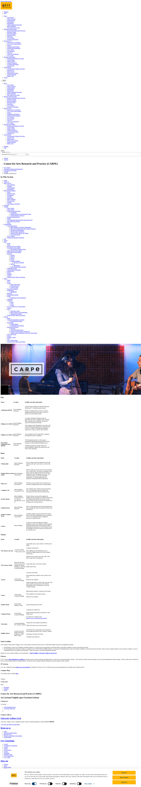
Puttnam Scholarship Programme (15, 237)
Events (12, 259)
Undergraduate (11, 20)
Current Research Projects (14, 211)
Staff (5, 13)
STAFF (6, 744)
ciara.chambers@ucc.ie (10, 707)
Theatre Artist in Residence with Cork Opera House (23, 333)
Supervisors (10, 198)
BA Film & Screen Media (13, 246)
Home (5, 180)
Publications (17, 265)
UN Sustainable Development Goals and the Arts (19, 220)
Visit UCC (10, 52)
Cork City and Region (13, 54)
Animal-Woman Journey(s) (17, 215)
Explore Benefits (11, 74)
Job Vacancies (10, 51)
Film (5, 242)
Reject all (124, 782)
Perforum (12, 328)
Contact (9, 275)
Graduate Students (15, 261)
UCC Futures (10, 38)
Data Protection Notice (16, 321)
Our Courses (10, 17)
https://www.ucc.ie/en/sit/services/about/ (36, 618)
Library (6, 748)
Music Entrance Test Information (18, 312)
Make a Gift (10, 76)
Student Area (10, 271)
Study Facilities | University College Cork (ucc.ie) (43, 653)
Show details (88, 783)
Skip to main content (6, 1)
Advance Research (12, 63)
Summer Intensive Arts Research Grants (20, 214)
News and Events (11, 334)
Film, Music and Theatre (10, 170)
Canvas (6, 751)
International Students (12, 295)
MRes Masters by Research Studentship (20, 227)
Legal (5, 766)
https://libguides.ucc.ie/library (17, 659)
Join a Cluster (10, 208)
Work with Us (10, 209)
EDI (5, 239)
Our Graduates (11, 185)
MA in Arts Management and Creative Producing (23, 229)
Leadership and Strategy (13, 47)
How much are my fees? (13, 27)
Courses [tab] (6, 159)
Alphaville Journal (12, 268)
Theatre (6, 317)
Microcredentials (11, 26)
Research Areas (11, 193)
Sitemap (6, 764)
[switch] (50, 783)
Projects (12, 258)
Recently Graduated (19, 262)
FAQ (8, 309)
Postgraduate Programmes (17, 325)
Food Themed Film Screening (18, 267)
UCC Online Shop (9, 756)
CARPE (6, 172)
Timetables (10, 299)
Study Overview (11, 19)
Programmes (10, 195)
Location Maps (16, 724)
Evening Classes (11, 337)
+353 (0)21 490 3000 (6, 724)
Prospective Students (12, 289)
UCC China (10, 55)
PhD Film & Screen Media (14, 252)
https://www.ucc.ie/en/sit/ (23, 667)
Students (6, 11)
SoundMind (13, 212)
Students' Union (8, 754)
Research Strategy (11, 33)
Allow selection (124, 777)
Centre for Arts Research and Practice (20, 331)
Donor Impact (10, 71)
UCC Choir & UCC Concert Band (16, 306)
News (8, 245)
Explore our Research (12, 39)
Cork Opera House (12, 226)
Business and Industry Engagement (13, 736)
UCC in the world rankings (14, 44)
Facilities (9, 186)
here (17, 673)
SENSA (12, 264)
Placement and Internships (17, 230)
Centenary (9, 300)
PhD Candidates (11, 199)
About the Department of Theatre (15, 319)
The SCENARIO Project (16, 330)
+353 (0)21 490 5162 (9, 708)
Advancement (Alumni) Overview (16, 69)
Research (6, 205)
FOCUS (12, 256)
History (9, 45)
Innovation (10, 36)
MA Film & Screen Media (14, 248)
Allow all (124, 772)
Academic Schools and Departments (13, 169)
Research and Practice (13, 327)
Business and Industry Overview (15, 58)
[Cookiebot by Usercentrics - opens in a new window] (14, 784)
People (9, 218)
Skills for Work (11, 61)
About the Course (15, 311)
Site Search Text (6, 154)
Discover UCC (8, 734)
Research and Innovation (10, 733)
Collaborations (7, 224)
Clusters (12, 255)
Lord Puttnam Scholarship (14, 270)
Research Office (11, 35)
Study (5, 731)
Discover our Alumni (12, 73)
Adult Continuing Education (14, 25)
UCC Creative (11, 236)
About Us (6, 182)
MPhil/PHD (13, 292)
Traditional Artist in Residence (18, 297)
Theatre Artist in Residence (17, 231)
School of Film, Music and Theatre (19, 233)
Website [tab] (6, 158)
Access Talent (10, 60)
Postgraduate (10, 22)
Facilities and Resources (13, 217)
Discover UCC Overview (13, 42)
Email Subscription (15, 284)
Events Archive (14, 287)
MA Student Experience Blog (18, 249)
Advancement (7, 737)
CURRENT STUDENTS (10, 745)
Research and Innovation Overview (16, 30)
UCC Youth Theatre (12, 340)
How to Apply (11, 201)
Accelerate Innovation (13, 64)
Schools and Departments (13, 48)
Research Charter (11, 32)
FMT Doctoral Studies (10, 190)
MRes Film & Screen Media (14, 251)
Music (5, 278)
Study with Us (7, 183)
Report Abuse (7, 767)
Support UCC (10, 66)
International (10, 23)
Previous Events (14, 286)
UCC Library (10, 49)
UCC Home (7, 167)
